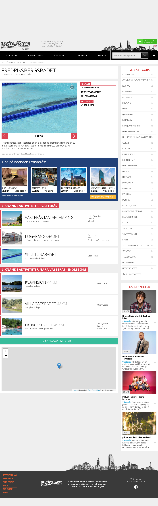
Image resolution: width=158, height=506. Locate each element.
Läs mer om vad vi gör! (93, 486)
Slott (125, 239)
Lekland (126, 171)
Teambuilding (129, 257)
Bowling (126, 103)
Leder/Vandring (130, 165)
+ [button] (6, 351)
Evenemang (35, 55)
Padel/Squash (129, 205)
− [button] (6, 355)
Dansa (125, 108)
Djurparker (128, 114)
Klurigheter (128, 154)
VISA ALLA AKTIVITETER (57, 340)
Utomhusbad (128, 262)
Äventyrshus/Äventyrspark (136, 80)
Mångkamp (127, 182)
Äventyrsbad (128, 74)
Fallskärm (127, 120)
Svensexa (126, 251)
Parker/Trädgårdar (132, 211)
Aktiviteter (20, 62)
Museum (126, 200)
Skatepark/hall (129, 234)
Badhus (126, 86)
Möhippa (126, 194)
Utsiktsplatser (129, 268)
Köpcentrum (128, 160)
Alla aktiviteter (133, 274)
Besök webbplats (93, 87)
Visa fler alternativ (101, 197)
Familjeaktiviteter (131, 125)
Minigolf (126, 188)
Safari (125, 222)
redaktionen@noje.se (136, 481)
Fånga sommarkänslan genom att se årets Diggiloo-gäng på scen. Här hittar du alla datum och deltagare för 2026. (136, 405)
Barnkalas (127, 91)
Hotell (82, 55)
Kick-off (126, 148)
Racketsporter (129, 217)
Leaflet (75, 390)
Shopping (127, 228)
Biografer (127, 97)
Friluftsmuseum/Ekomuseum (136, 137)
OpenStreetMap (94, 390)
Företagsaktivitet (131, 131)
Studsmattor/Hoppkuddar (135, 245)
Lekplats (126, 177)
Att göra (12, 55)
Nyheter (59, 55)
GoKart (126, 143)
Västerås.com (7, 62)
